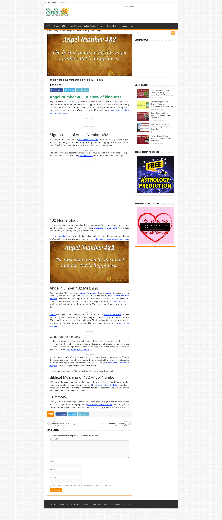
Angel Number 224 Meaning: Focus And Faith (115, 424)
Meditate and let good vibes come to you (109, 238)
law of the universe (112, 314)
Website (53, 478)
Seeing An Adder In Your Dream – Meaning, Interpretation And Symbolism (162, 92)
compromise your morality (79, 349)
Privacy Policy (95, 504)
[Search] (173, 33)
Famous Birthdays (128, 26)
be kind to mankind (118, 301)
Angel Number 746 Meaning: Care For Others (64, 424)
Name (52, 462)
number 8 (94, 292)
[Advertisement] (155, 59)
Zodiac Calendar (90, 26)
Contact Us (107, 504)
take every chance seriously (100, 404)
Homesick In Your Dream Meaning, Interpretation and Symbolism (161, 127)
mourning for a (101, 227)
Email (52, 470)
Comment (54, 439)
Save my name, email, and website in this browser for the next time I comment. (81, 486)
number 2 (109, 292)
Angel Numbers (75, 26)
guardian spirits (85, 155)
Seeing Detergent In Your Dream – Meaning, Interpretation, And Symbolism (162, 104)
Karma (53, 314)
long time (112, 227)
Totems (101, 26)
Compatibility (112, 26)
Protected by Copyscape (121, 504)
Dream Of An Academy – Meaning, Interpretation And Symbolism (161, 115)
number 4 (83, 292)
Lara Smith (57, 85)
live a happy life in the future (105, 384)
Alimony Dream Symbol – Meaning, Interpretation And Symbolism (161, 138)
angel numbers (60, 235)
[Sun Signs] (57, 11)
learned (111, 110)
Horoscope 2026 (59, 26)
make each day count (88, 139)
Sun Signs (51, 504)
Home (48, 25)
